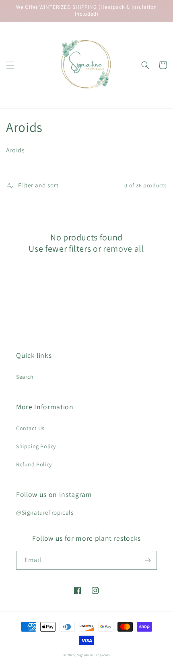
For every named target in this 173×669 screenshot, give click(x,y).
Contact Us (30, 428)
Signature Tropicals (93, 655)
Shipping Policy (36, 446)
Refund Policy (34, 464)
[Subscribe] (148, 560)
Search (25, 376)
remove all (123, 248)
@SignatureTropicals (44, 512)
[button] (10, 65)
